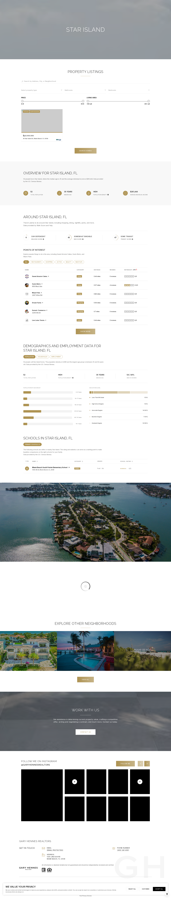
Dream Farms (36, 303)
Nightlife (80, 262)
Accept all (159, 889)
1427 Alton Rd (37, 295)
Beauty (69, 262)
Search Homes (85, 151)
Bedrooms (112, 90)
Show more (85, 331)
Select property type (29, 90)
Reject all (132, 889)
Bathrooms (69, 90)
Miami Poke (36, 293)
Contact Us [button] (85, 732)
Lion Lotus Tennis (38, 320)
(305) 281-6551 (123, 850)
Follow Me (125, 763)
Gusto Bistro (36, 284)
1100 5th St (36, 313)
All (27, 262)
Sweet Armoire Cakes (39, 276)
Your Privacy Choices (85, 896)
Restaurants (37, 262)
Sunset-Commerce (39, 310)
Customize (145, 889)
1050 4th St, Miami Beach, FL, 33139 (43, 469)
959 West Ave (37, 286)
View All (85, 679)
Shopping (50, 262)
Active (60, 262)
